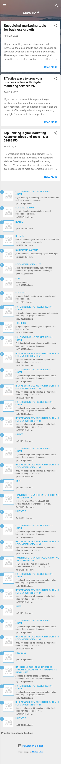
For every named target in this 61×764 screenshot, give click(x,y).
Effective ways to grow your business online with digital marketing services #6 (23, 82)
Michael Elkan (37, 752)
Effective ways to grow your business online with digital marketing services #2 (37, 354)
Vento (17, 480)
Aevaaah (18, 606)
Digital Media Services (24, 207)
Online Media (20, 323)
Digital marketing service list (28, 264)
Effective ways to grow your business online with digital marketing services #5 (37, 466)
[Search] (56, 6)
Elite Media (19, 236)
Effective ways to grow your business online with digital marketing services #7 (37, 591)
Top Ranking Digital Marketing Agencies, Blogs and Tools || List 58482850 (26, 136)
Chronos (19, 434)
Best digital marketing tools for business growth (25, 27)
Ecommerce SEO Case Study (26, 250)
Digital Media (20, 292)
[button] (55, 26)
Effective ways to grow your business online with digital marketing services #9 (37, 703)
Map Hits (19, 221)
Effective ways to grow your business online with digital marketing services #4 (37, 419)
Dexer (17, 278)
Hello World (20, 511)
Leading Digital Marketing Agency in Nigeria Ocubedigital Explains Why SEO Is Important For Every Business (36, 670)
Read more (50, 67)
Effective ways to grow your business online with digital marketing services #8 (37, 638)
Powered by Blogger (32, 745)
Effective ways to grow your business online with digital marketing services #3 (37, 387)
